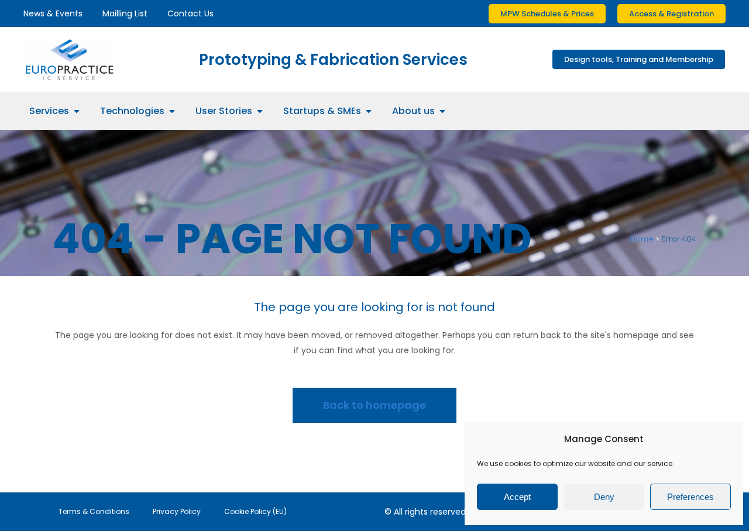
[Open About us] (442, 111)
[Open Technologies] (172, 111)
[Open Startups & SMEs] (368, 111)
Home (642, 238)
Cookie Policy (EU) (255, 511)
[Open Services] (76, 111)
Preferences (690, 497)
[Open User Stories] (259, 111)
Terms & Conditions (94, 511)
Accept (517, 497)
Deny (604, 497)
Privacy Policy (177, 511)
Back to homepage (374, 405)
